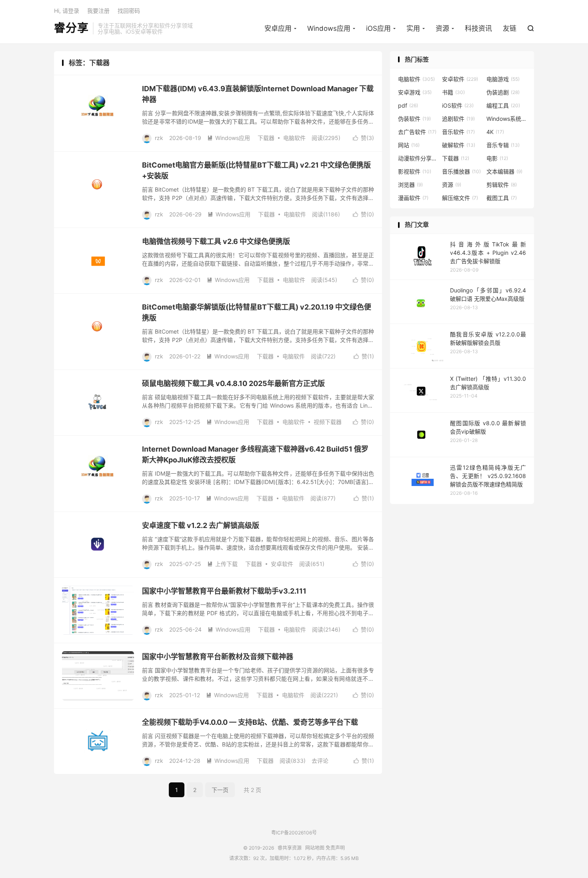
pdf (408, 105)
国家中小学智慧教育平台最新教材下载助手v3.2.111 (224, 591)
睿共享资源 (290, 848)
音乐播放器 (461, 171)
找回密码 (129, 10)
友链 (509, 28)
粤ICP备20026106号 (294, 833)
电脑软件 (294, 137)
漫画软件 (413, 197)
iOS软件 (458, 105)
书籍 (453, 92)
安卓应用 (278, 28)
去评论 (320, 760)
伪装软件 (414, 118)
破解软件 (458, 145)
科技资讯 (478, 28)
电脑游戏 (503, 79)
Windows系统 (506, 118)
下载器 (266, 137)
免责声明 (335, 848)
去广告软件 (417, 131)
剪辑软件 (501, 184)
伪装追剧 (503, 92)
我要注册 (98, 10)
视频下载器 (328, 421)
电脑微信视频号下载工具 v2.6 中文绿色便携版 (216, 241)
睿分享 (71, 28)
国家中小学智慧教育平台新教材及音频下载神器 (217, 656)
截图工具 (501, 197)
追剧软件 (458, 118)
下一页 (220, 789)
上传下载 (222, 563)
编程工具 (503, 105)
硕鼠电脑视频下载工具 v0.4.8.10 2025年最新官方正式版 (233, 383)
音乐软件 (458, 131)
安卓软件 (282, 563)
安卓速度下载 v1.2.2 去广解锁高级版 (200, 525)
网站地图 (314, 848)
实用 (413, 28)
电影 (497, 158)
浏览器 (410, 184)
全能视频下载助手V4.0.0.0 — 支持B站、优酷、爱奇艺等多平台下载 (250, 722)
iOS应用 (378, 28)
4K (495, 131)
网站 (409, 145)
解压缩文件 (460, 197)
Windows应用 (328, 28)
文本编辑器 (504, 171)
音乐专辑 (503, 145)
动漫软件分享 (418, 158)
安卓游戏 (415, 92)
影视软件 (414, 171)
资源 (442, 28)
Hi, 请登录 (66, 10)
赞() (363, 137)
